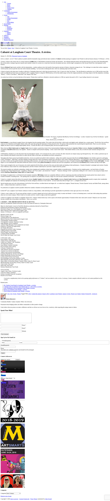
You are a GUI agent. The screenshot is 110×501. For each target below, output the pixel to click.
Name (23, 325)
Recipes (9, 26)
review (68, 293)
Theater (19, 293)
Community (7, 10)
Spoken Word (10, 7)
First (3, 342)
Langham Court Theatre (56, 293)
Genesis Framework (24, 499)
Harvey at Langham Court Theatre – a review (15, 289)
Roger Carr (74, 293)
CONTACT (7, 38)
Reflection (9, 28)
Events (5, 15)
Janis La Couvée (5, 42)
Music (8, 5)
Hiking (9, 34)
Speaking (9, 29)
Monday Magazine (8, 40)
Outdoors (6, 31)
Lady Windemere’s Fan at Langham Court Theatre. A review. (19, 288)
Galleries (9, 9)
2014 (29, 293)
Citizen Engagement (12, 12)
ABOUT (6, 35)
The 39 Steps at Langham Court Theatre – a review (17, 291)
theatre (79, 293)
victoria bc (94, 293)
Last (21, 342)
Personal (6, 25)
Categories (3, 493)
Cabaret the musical (37, 293)
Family (9, 19)
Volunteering (10, 13)
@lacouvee (14, 56)
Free (8, 21)
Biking (9, 32)
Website (24, 331)
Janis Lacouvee (14, 499)
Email (23, 328)
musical (64, 293)
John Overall (48, 499)
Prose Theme (33, 499)
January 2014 (45, 293)
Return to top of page (6, 496)
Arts (5, 2)
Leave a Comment (22, 56)
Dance (8, 6)
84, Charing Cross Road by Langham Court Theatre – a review (20, 285)
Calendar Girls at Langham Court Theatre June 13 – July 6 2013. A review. (23, 286)
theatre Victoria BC (86, 293)
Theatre (9, 3)
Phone (2, 348)
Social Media (10, 22)
